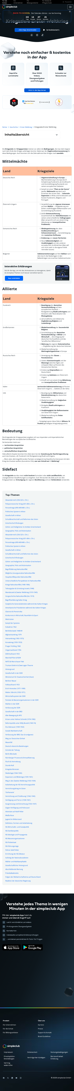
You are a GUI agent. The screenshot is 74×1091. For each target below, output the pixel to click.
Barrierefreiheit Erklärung (57, 1058)
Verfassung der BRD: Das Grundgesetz (19, 735)
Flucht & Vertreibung (13, 762)
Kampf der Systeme (12, 623)
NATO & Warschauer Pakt (14, 662)
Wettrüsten (9, 619)
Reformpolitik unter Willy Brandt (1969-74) (20, 723)
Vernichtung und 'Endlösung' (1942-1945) (20, 796)
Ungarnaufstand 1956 (13, 650)
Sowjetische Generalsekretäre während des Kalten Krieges (26, 604)
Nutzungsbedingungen (59, 1052)
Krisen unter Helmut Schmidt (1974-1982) (20, 719)
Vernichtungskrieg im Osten (15, 788)
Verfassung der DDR (12, 708)
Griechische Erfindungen (14, 523)
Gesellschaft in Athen (13, 515)
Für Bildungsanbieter (10, 1032)
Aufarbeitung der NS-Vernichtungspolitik (20, 785)
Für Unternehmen (9, 1025)
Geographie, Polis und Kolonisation (18, 531)
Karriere (41, 1025)
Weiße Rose (9, 815)
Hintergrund (9, 669)
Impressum (8, 1052)
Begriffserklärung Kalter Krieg (16, 600)
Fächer (4, 127)
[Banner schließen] (70, 11)
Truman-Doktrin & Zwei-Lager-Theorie (19, 665)
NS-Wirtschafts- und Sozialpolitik (17, 827)
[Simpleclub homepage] (9, 7)
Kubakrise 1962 (10, 627)
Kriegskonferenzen (12, 769)
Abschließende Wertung (14, 869)
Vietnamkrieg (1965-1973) (14, 638)
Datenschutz (32, 1052)
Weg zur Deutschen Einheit (15, 738)
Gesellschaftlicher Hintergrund (16, 865)
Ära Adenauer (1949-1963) (14, 727)
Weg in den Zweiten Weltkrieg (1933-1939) (20, 781)
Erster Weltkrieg (26, 127)
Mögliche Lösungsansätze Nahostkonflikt (20, 573)
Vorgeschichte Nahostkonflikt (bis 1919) (19, 596)
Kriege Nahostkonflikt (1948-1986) (17, 585)
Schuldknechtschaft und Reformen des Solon (21, 519)
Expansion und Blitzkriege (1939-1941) (19, 777)
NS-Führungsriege (11, 846)
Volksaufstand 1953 (12, 685)
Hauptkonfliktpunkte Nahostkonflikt (18, 577)
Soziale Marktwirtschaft (13, 731)
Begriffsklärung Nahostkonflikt (16, 569)
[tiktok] (31, 35)
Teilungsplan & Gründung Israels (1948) (19, 588)
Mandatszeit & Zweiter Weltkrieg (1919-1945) (21, 592)
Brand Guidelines (44, 1036)
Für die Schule (8, 1029)
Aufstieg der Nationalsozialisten (16, 858)
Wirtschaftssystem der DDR (15, 696)
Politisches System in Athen (15, 511)
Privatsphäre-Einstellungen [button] (9, 1058)
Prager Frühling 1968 (13, 646)
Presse (40, 1029)
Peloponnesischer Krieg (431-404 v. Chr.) (20, 504)
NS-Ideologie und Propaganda (16, 835)
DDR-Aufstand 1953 (12, 654)
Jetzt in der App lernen (37, 90)
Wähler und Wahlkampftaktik (15, 862)
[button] (67, 2)
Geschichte (14, 127)
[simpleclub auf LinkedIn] (12, 1077)
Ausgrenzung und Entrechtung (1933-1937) (20, 804)
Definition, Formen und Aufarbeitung (18, 823)
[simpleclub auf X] (7, 1077)
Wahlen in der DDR (12, 704)
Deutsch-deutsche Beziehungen (16, 746)
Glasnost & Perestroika (13, 612)
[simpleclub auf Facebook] (3, 1077)
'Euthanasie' (9, 792)
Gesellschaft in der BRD (13, 712)
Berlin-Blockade (11, 754)
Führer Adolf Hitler (12, 850)
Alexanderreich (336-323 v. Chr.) (16, 500)
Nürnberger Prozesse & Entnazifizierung (19, 758)
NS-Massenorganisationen (15, 838)
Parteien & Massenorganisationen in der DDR (21, 700)
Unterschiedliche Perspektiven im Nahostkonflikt (23, 581)
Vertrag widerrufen (8, 1064)
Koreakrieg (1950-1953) (13, 642)
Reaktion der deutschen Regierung (18, 881)
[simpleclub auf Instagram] (20, 1077)
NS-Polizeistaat (10, 842)
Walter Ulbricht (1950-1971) (15, 692)
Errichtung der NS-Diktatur (15, 854)
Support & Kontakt (45, 1032)
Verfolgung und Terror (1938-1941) (18, 800)
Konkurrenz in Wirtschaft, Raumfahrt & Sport (21, 615)
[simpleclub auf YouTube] (16, 1077)
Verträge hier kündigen (36, 1058)
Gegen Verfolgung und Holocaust (17, 808)
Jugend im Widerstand (13, 819)
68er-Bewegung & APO (13, 715)
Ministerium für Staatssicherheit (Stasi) (19, 677)
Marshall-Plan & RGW (13, 658)
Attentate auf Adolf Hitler (14, 812)
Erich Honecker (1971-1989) (15, 688)
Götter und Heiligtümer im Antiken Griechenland (23, 527)
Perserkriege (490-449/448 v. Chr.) (17, 508)
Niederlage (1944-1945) (13, 773)
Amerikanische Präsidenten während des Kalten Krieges (25, 608)
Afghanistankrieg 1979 (13, 635)
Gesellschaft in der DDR (14, 673)
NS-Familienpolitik (11, 831)
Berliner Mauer (10, 681)
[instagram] (37, 35)
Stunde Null (9, 765)
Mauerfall (8, 742)
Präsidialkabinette (11, 873)
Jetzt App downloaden (27, 30)
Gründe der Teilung (12, 750)
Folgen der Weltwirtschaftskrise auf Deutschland (23, 877)
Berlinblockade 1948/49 (13, 631)
